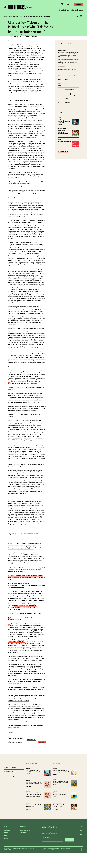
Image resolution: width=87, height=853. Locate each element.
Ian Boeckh (55, 774)
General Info (7, 830)
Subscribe (78, 4)
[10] (33, 278)
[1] (31, 48)
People (6, 835)
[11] (24, 284)
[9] (9, 251)
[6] (33, 155)
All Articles (47, 16)
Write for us (23, 833)
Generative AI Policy (51, 849)
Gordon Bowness (29, 776)
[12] (34, 302)
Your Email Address (31, 739)
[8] (23, 246)
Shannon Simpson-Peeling (58, 799)
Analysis (6, 16)
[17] (26, 493)
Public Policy (26, 16)
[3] (44, 108)
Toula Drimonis (56, 787)
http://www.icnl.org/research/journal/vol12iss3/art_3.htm (26, 613)
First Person (60, 128)
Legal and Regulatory (69, 89)
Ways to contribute (25, 830)
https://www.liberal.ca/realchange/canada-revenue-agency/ (26, 539)
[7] (41, 159)
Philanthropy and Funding (15, 16)
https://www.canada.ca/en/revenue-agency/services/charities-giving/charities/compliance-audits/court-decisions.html (26, 673)
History (6, 833)
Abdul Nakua (28, 809)
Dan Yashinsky (55, 809)
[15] (9, 381)
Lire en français (12, 41)
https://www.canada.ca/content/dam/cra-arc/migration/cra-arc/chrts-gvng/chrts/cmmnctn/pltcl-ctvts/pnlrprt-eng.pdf (23, 607)
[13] (13, 318)
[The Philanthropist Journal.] (81, 849)
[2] (16, 63)
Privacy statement (60, 848)
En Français (67, 102)
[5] (31, 150)
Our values (44, 848)
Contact (6, 838)
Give (68, 4)
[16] (18, 460)
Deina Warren (28, 786)
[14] (29, 320)
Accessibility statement (51, 848)
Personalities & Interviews (36, 16)
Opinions (59, 118)
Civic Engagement (68, 84)
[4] (35, 137)
